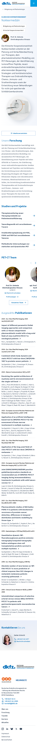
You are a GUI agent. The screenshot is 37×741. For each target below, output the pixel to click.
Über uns (5, 709)
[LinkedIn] (7, 729)
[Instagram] (3, 729)
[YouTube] (21, 729)
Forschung (5, 712)
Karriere (5, 719)
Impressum (5, 733)
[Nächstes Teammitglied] (35, 262)
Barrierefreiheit (7, 740)
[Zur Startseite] (13, 3)
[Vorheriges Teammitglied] (30, 262)
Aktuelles (5, 722)
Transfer (5, 716)
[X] (16, 729)
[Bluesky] (12, 729)
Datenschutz (6, 736)
